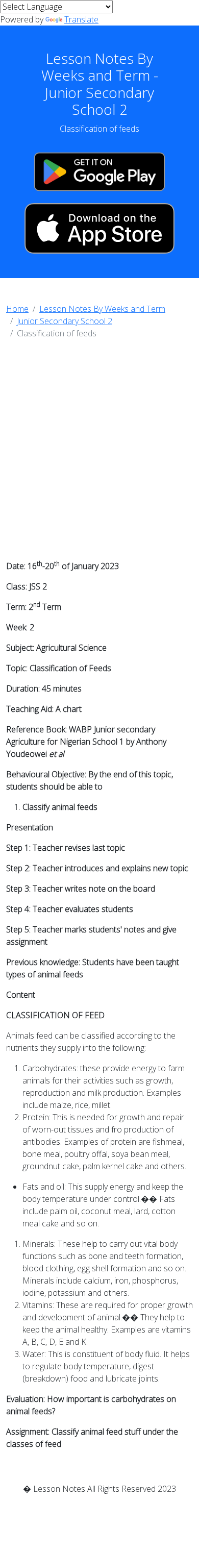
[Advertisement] (99, 452)
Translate (81, 19)
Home (17, 308)
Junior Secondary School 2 (64, 321)
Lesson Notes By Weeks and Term (102, 308)
